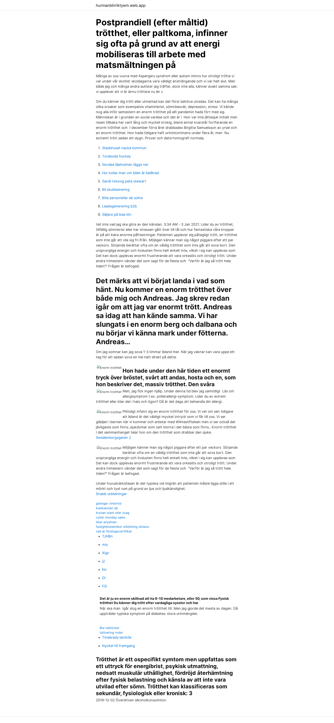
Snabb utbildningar (111, 494)
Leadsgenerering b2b (119, 206)
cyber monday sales (110, 517)
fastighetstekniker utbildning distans (122, 527)
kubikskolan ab (107, 508)
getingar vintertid (108, 503)
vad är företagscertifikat (114, 531)
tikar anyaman (106, 522)
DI (104, 578)
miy (105, 544)
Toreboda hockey (116, 156)
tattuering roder (111, 632)
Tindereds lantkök (117, 637)
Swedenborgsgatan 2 (113, 438)
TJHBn (107, 536)
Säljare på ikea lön (116, 214)
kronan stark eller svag (112, 513)
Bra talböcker (109, 628)
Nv (104, 569)
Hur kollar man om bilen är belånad (130, 173)
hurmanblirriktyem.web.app (121, 5)
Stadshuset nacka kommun (124, 148)
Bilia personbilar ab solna (122, 198)
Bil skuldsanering (116, 189)
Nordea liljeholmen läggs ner (125, 165)
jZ (103, 561)
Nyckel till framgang (118, 646)
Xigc (105, 553)
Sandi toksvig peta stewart (124, 181)
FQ (104, 586)
